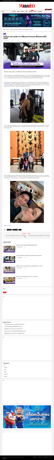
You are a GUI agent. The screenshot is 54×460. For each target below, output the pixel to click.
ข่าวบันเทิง (9, 229)
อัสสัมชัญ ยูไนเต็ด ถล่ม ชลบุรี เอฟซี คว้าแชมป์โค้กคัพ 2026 (14, 333)
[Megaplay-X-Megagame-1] (27, 20)
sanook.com (9, 225)
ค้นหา (4, 288)
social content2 (6, 40)
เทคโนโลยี (40, 11)
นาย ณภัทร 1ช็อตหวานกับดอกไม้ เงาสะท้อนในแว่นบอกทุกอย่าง (29, 255)
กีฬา (26, 11)
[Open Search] (51, 11)
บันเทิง (18, 11)
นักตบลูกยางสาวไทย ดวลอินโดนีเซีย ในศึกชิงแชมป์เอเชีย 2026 (14, 331)
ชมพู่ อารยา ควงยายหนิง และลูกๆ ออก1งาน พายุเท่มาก (27, 276)
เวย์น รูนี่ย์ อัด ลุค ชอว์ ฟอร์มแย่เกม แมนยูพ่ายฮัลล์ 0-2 (13, 328)
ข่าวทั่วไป (14, 11)
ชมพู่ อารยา (15, 229)
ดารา (20, 229)
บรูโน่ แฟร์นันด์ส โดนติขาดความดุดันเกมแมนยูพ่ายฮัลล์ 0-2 (14, 324)
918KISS (39, 457)
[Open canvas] (3, 11)
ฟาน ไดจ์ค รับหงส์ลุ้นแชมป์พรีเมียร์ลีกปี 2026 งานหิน (13, 326)
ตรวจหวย (34, 11)
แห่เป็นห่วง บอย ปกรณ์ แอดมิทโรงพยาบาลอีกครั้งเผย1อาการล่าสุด (29, 266)
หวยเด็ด (30, 11)
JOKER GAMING (45, 457)
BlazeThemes (4, 458)
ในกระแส (22, 11)
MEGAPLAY (35, 457)
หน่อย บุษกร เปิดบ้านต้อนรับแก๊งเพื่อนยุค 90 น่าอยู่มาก (27, 245)
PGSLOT (50, 457)
